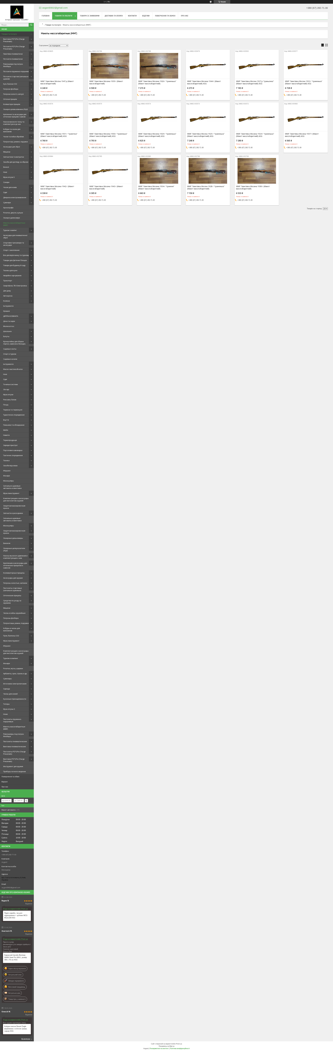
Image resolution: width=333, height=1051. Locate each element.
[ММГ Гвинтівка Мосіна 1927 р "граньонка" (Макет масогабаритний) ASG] (257, 66)
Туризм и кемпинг (10, 658)
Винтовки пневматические (14, 746)
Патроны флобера (10, 618)
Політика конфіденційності (180, 1048)
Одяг (5, 192)
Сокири (6, 182)
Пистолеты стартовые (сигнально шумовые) (12, 589)
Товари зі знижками (89, 16)
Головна (45, 16)
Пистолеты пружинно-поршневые (12, 720)
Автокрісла (7, 296)
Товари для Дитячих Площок (15, 260)
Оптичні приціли (10, 99)
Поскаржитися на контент (159, 1048)
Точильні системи (10, 384)
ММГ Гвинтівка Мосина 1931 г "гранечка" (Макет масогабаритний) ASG (58, 135)
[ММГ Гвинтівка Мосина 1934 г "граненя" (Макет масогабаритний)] (159, 171)
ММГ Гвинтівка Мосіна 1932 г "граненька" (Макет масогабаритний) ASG (303, 82)
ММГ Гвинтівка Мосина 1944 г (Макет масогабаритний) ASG (204, 82)
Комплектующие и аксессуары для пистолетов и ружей (16, 499)
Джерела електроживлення (14, 197)
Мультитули (8, 394)
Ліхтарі (6, 389)
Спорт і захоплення (11, 250)
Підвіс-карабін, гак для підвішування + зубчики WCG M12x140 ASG (15, 915)
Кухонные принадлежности (14, 699)
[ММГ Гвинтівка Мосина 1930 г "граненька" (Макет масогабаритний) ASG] (110, 118)
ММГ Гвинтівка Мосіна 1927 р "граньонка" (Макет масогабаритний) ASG (255, 82)
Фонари (6, 476)
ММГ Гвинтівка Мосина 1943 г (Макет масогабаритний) (106, 187)
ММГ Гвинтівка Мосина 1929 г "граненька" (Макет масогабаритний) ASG (157, 135)
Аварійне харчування (12, 275)
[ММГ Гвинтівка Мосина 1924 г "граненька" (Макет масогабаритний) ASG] (257, 118)
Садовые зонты (9, 349)
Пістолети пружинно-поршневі (16, 71)
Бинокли (6, 543)
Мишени (6, 152)
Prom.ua (179, 1044)
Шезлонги (7, 331)
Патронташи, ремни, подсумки (16, 623)
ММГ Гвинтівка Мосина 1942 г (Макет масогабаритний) (57, 187)
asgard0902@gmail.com (11, 887)
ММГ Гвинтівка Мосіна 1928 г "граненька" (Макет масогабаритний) (206, 187)
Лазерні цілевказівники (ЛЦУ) (15, 109)
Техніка (6, 460)
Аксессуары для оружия (13, 578)
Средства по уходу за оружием (12, 601)
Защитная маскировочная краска (14, 507)
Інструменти (8, 306)
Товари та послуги (9, 34)
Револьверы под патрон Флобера (13, 735)
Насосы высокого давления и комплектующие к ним (15, 557)
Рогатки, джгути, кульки (13, 213)
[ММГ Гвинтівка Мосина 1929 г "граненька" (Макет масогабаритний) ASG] (159, 118)
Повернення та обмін (10, 776)
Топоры (6, 704)
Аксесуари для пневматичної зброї (15, 236)
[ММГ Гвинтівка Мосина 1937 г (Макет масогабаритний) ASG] (306, 118)
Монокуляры (8, 481)
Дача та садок (9, 321)
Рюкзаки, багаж (9, 399)
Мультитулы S (9, 709)
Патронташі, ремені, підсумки (15, 141)
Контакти (132, 16)
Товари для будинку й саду (14, 265)
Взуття (6, 420)
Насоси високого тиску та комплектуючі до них (13, 123)
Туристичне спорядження (13, 415)
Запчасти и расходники (13, 513)
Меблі (5, 430)
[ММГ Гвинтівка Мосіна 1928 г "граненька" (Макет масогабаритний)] (208, 171)
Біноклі (6, 167)
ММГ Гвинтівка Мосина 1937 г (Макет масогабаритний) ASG (302, 135)
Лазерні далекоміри (11, 218)
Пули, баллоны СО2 (11, 636)
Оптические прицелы (12, 595)
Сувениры (7, 678)
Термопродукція (10, 440)
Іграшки (6, 311)
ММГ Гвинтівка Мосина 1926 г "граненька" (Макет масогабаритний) (157, 82)
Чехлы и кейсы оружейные (14, 613)
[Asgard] (17, 12)
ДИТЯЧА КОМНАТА (10, 316)
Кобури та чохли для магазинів (11, 130)
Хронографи (8, 207)
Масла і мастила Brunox (13, 369)
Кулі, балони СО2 (10, 84)
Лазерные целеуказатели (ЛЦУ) (14, 549)
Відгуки (5, 781)
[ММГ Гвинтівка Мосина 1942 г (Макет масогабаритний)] (61, 171)
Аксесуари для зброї (11, 147)
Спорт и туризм (9, 354)
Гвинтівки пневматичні (13, 54)
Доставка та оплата (114, 16)
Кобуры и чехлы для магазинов (11, 629)
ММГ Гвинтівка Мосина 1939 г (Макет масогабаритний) (106, 82)
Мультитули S (9, 177)
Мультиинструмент (11, 493)
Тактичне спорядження (13, 455)
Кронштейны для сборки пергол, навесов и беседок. (14, 342)
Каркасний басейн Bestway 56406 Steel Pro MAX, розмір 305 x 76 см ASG (15, 957)
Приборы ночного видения (14, 771)
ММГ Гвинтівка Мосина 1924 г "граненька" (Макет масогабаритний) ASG (255, 135)
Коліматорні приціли (11, 104)
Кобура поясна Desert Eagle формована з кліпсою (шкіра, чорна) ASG (15, 1028)
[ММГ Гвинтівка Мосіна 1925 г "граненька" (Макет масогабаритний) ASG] (208, 118)
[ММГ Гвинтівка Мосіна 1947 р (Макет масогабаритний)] (61, 66)
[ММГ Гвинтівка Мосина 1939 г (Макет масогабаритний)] (110, 66)
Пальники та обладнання (13, 425)
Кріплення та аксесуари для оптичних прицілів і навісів (14, 115)
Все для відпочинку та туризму (16, 255)
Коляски (6, 301)
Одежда (6, 689)
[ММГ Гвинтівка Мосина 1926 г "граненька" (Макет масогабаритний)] (159, 66)
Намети (6, 435)
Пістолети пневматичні (13, 59)
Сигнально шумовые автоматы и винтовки (12, 487)
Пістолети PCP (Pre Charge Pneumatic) (14, 47)
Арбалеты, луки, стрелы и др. (15, 673)
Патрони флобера (10, 89)
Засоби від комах (10, 465)
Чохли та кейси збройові (13, 136)
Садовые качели (10, 359)
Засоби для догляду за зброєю (15, 162)
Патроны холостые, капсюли (15, 583)
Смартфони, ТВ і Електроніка (15, 285)
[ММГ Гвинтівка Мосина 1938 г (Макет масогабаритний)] (257, 171)
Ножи (5, 714)
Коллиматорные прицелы (14, 573)
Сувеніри (7, 202)
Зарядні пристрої (10, 445)
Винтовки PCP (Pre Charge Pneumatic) (14, 40)
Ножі (5, 172)
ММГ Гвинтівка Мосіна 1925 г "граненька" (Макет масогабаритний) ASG (206, 135)
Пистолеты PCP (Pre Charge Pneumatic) (14, 752)
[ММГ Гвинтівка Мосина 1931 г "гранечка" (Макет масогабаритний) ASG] (61, 118)
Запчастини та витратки (13, 157)
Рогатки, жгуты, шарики (13, 668)
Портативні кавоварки (12, 450)
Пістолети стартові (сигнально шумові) (15, 77)
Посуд (5, 404)
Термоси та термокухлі (12, 410)
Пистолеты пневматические (15, 741)
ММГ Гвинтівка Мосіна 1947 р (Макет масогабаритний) (57, 82)
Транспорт (7, 280)
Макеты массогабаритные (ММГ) (14, 224)
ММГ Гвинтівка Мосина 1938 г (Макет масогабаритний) (253, 187)
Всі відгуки (25, 1039)
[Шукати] (31, 25)
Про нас (5, 787)
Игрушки (6, 470)
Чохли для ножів (10, 187)
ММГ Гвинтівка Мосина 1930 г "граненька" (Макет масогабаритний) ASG (108, 135)
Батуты (6, 336)
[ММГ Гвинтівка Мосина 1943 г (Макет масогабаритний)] (110, 171)
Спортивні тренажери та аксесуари (13, 244)
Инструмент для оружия (13, 766)
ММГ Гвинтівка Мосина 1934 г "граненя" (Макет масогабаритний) (156, 187)
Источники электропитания (14, 683)
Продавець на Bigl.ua (166, 1046)
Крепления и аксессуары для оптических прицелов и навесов (15, 565)
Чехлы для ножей (10, 694)
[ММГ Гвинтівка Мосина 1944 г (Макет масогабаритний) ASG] (208, 66)
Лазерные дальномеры (13, 538)
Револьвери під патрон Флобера (13, 65)
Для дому (7, 291)
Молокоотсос (8, 326)
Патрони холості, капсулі (13, 94)
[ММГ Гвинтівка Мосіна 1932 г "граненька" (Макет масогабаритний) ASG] (306, 66)
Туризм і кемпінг (10, 230)
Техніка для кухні (10, 270)
